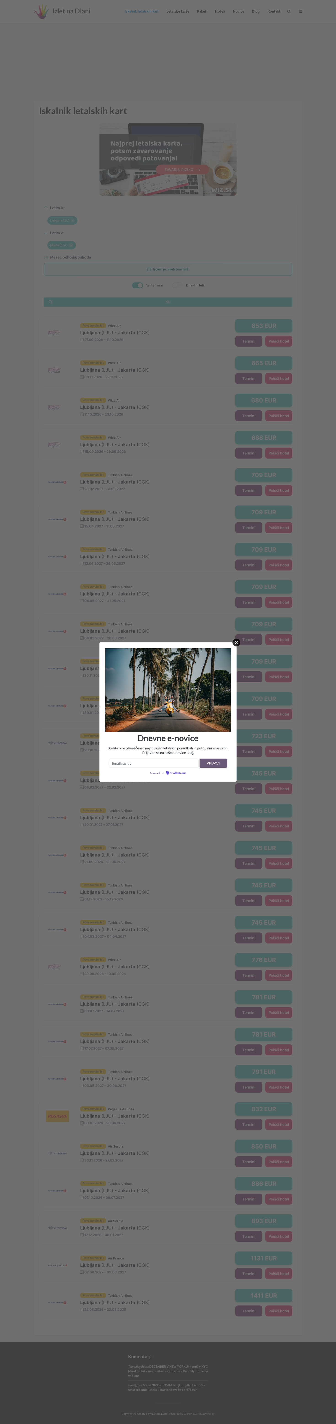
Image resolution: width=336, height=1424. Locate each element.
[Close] (236, 642)
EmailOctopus (178, 773)
